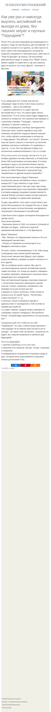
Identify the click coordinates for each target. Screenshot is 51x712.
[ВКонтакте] (16, 365)
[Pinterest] (25, 365)
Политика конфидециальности (11, 704)
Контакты (4, 701)
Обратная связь (6, 707)
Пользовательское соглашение (18, 701)
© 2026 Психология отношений (11, 698)
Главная (15, 9)
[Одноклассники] (35, 365)
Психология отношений (25, 5)
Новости (26, 9)
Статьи (35, 9)
